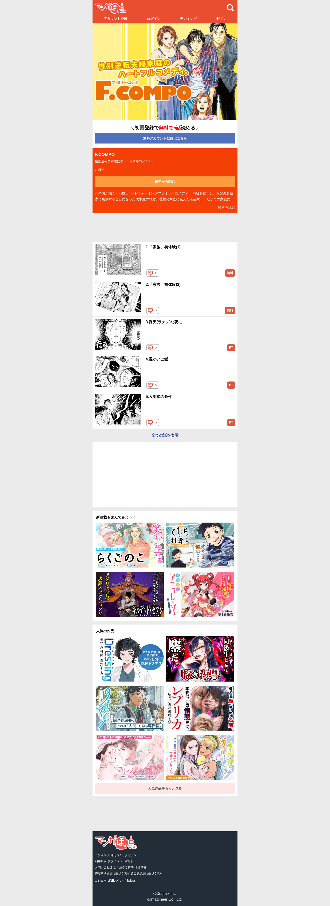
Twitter (131, 880)
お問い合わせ (103, 867)
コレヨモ (101, 880)
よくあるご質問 (123, 867)
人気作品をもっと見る (165, 788)
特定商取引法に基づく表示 (112, 873)
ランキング (188, 19)
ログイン (153, 19)
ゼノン (221, 19)
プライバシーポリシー (122, 861)
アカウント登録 (115, 19)
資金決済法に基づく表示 (147, 873)
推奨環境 (140, 867)
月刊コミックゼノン (123, 855)
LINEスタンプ (117, 880)
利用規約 (101, 861)
